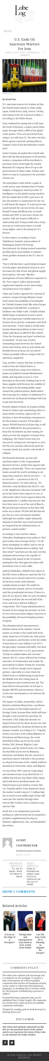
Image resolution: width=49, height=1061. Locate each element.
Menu (8, 31)
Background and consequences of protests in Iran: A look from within (25, 941)
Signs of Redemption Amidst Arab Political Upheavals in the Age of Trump (33, 876)
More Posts (23, 855)
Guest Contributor (29, 52)
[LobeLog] (24, 14)
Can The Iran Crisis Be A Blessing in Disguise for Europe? (40, 943)
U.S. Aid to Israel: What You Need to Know (15, 873)
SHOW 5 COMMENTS (18, 891)
